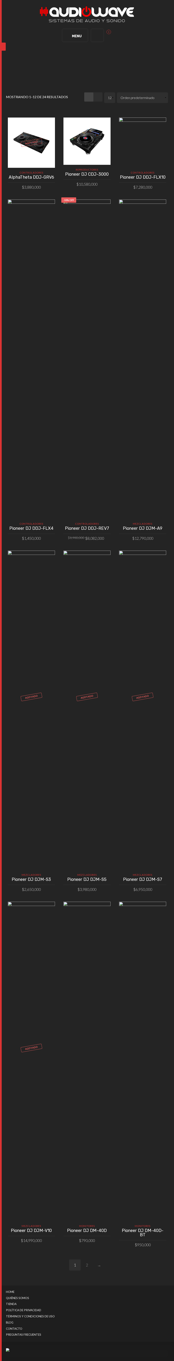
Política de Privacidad (23, 1310)
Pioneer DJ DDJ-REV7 (87, 528)
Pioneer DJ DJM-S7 (142, 879)
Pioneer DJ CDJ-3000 (87, 174)
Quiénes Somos (17, 1298)
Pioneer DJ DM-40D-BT (142, 1232)
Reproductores (87, 169)
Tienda (11, 1304)
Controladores (31, 172)
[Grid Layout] (88, 97)
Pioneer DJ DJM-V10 (31, 1230)
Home (10, 1292)
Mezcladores (142, 523)
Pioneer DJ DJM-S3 (31, 879)
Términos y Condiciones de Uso (30, 1316)
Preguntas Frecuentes (23, 1334)
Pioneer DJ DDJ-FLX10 (143, 177)
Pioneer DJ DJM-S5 (87, 879)
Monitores (87, 1226)
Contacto (14, 1328)
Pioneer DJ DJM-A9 (142, 528)
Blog (9, 1322)
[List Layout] (97, 97)
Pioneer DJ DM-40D (87, 1230)
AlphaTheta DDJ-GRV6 (31, 177)
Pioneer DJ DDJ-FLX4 (31, 528)
